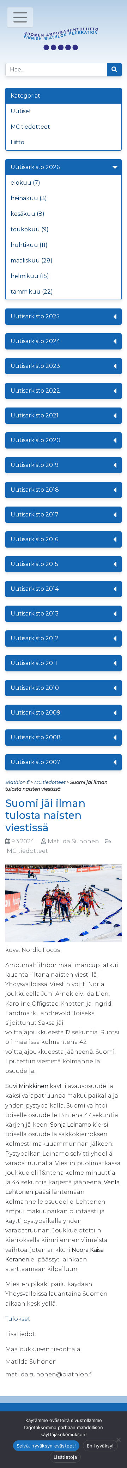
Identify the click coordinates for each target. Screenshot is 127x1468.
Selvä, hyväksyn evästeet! (46, 1446)
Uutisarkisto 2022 (35, 390)
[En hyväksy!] (118, 1439)
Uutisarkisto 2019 (35, 465)
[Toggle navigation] (20, 17)
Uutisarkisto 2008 (36, 737)
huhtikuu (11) (29, 245)
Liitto (17, 142)
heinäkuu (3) (29, 198)
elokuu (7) (25, 182)
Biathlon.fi (17, 782)
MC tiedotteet (30, 126)
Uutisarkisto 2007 (35, 762)
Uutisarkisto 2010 (35, 687)
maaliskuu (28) (32, 260)
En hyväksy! (100, 1446)
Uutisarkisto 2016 (34, 539)
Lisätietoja (65, 1457)
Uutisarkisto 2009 (35, 712)
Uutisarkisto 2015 (34, 564)
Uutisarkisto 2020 (35, 440)
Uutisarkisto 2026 (35, 167)
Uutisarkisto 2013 (35, 613)
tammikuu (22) (32, 291)
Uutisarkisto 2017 (35, 514)
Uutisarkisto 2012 (35, 638)
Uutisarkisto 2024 (35, 341)
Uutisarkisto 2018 (35, 489)
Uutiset (21, 111)
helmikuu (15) (30, 276)
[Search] (114, 69)
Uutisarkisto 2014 (35, 588)
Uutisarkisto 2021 (35, 415)
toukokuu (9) (30, 229)
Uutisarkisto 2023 (35, 366)
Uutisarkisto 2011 (34, 663)
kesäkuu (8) (27, 213)
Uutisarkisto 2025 (35, 316)
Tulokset (17, 1319)
